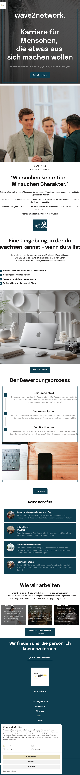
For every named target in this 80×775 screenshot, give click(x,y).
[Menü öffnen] (77, 5)
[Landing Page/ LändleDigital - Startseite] (40, 225)
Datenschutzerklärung (9, 771)
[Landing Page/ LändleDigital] (3, 5)
